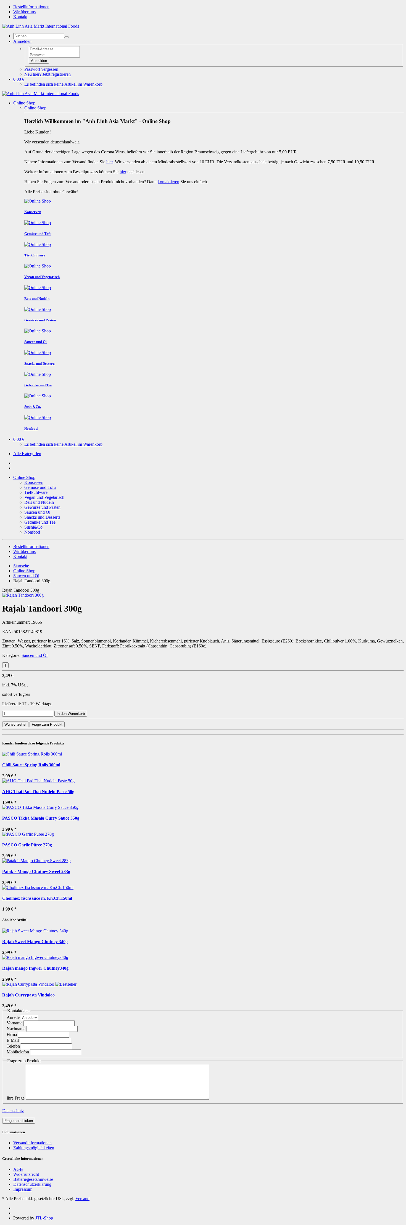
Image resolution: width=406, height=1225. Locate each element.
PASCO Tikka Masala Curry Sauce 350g (40, 818)
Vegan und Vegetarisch (44, 497)
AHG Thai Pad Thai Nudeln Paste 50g (38, 791)
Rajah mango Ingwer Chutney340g (35, 968)
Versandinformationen (32, 1142)
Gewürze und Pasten (42, 507)
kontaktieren (168, 181)
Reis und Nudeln (39, 502)
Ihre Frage (16, 1098)
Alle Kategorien (27, 453)
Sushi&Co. (34, 527)
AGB (18, 1169)
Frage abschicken (18, 1121)
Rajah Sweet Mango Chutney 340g (35, 941)
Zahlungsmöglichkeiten (33, 1147)
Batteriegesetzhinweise (33, 1179)
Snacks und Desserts (42, 517)
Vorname (14, 1023)
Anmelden (39, 61)
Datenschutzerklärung (32, 1184)
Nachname (16, 1028)
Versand (82, 1198)
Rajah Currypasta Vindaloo (28, 995)
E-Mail (13, 1040)
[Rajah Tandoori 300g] (23, 595)
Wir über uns (24, 11)
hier (109, 161)
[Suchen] (66, 37)
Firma (12, 1034)
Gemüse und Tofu (40, 487)
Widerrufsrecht (26, 1174)
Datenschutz (13, 1110)
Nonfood (32, 532)
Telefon (13, 1046)
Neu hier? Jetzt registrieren (47, 74)
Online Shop (24, 103)
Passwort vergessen (41, 69)
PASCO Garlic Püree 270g (27, 845)
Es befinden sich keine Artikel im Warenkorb (63, 84)
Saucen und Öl (37, 512)
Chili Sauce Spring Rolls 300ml (31, 764)
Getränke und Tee (40, 522)
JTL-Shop (44, 1218)
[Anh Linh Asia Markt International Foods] (40, 26)
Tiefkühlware (36, 492)
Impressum (22, 1189)
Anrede (13, 1017)
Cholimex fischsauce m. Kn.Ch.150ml (37, 898)
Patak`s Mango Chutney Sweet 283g (36, 871)
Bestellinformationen (31, 6)
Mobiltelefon (18, 1052)
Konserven (33, 482)
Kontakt (20, 16)
